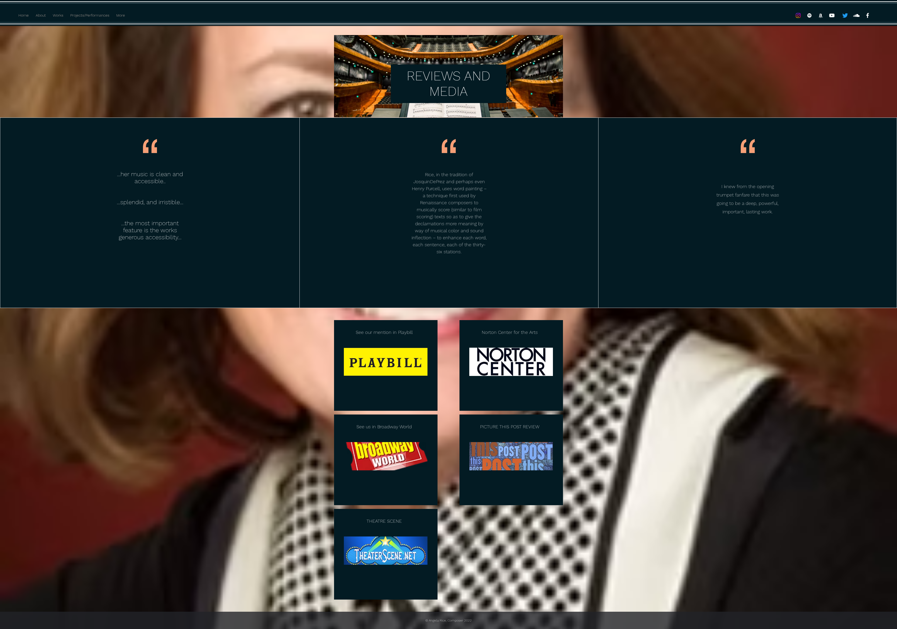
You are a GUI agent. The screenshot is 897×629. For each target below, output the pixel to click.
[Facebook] (867, 15)
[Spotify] (809, 15)
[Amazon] (820, 15)
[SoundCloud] (856, 15)
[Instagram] (798, 15)
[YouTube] (832, 15)
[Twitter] (845, 15)
